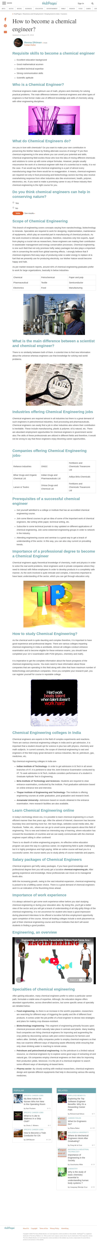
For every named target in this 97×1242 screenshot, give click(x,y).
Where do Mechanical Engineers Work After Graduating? (78, 1138)
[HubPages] (49, 3)
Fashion (72, 8)
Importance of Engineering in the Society (76, 1158)
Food (80, 8)
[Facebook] (5, 20)
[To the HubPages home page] (9, 1228)
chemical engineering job (76, 869)
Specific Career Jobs (33, 1095)
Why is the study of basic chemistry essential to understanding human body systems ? (78, 1177)
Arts (3, 8)
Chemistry (73, 1169)
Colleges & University (78, 1132)
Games (88, 8)
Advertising (64, 1228)
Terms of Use (44, 1228)
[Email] (5, 32)
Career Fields (74, 1118)
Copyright (34, 1228)
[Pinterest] (5, 26)
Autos (11, 8)
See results (29, 213)
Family (63, 8)
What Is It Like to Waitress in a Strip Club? (32, 1119)
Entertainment (52, 8)
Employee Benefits (76, 1095)
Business (28, 8)
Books (19, 8)
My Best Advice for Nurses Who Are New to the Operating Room (34, 1101)
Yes (17, 203)
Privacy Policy (54, 1228)
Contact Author (30, 45)
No (16, 208)
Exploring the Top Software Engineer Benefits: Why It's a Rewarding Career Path (77, 1104)
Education (39, 8)
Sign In (81, 3)
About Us (26, 1228)
